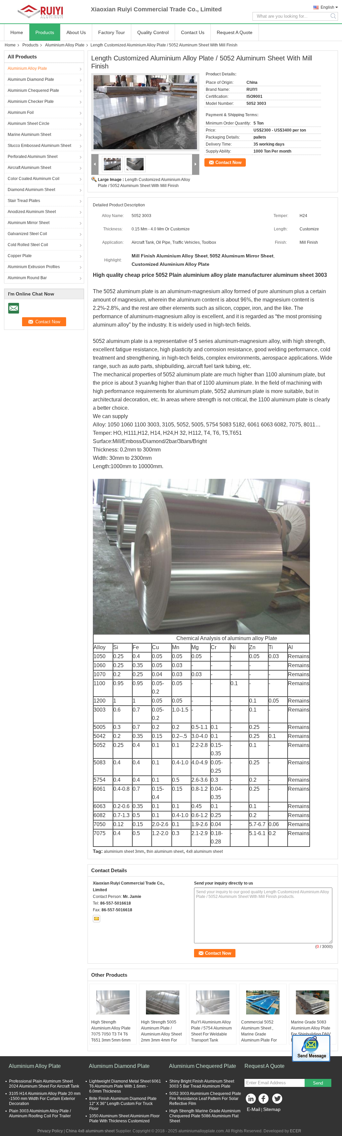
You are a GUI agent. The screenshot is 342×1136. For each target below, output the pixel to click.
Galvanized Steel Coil (27, 233)
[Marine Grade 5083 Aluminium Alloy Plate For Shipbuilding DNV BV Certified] (312, 1002)
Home (16, 32)
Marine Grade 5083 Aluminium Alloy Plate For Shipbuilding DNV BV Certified (311, 1031)
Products (44, 32)
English (327, 7)
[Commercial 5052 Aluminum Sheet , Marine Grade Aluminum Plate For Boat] (262, 1002)
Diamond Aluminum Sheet (31, 189)
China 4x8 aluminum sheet (90, 1131)
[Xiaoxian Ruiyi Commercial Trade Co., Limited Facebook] (264, 1100)
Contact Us (192, 32)
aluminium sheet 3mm (124, 851)
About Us (76, 32)
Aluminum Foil (21, 112)
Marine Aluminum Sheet (29, 134)
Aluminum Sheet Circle (28, 123)
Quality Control (153, 32)
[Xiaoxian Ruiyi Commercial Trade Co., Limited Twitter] (278, 1100)
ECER (295, 1131)
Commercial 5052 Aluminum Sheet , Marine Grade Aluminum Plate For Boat (259, 1034)
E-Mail (253, 1109)
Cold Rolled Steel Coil (28, 244)
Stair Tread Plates (24, 200)
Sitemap (272, 1109)
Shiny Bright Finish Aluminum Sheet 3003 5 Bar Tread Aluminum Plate (201, 1084)
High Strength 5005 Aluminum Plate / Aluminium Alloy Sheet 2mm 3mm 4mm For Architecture (161, 1034)
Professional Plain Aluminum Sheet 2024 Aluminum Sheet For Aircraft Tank (44, 1084)
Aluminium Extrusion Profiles (34, 266)
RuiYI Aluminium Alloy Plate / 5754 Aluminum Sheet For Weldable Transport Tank (211, 1031)
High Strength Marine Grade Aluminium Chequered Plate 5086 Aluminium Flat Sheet (204, 1116)
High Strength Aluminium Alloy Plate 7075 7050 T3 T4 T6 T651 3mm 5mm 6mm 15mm (111, 1034)
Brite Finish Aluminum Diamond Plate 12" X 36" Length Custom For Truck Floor (123, 1103)
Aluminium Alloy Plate (64, 45)
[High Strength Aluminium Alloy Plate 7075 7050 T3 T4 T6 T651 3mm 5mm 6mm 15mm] (113, 1002)
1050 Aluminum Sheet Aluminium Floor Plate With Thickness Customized (124, 1118)
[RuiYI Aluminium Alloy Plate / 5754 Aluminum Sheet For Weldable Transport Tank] (212, 1002)
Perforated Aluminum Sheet (32, 156)
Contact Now (228, 162)
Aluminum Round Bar (27, 277)
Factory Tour (111, 32)
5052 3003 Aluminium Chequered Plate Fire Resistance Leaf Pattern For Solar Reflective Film (205, 1098)
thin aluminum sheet (165, 851)
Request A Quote (234, 32)
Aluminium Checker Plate (31, 101)
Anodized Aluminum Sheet (32, 211)
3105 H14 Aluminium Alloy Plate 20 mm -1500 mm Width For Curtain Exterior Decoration (44, 1098)
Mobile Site (258, 1117)
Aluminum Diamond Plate (31, 79)
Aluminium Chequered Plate (33, 90)
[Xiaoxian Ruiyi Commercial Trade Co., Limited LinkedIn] (251, 1100)
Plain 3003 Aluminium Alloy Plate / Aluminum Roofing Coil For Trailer (40, 1113)
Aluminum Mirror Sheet (28, 222)
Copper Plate (20, 255)
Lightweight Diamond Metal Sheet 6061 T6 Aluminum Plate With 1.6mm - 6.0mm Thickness (125, 1086)
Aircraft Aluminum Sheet (29, 167)
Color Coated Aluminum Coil (33, 178)
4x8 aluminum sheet (204, 851)
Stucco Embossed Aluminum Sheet (39, 145)
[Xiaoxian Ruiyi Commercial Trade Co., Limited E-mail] (96, 918)
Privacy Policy (50, 1131)
